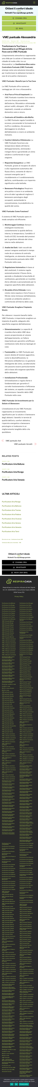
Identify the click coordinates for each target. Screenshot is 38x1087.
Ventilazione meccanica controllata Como (8, 809)
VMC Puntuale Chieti (7, 934)
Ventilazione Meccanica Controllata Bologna (26, 841)
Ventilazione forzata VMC (8, 43)
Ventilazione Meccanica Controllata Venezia (8, 675)
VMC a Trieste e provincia (26, 735)
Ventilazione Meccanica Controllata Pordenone (26, 813)
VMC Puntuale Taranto (25, 945)
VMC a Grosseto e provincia (24, 722)
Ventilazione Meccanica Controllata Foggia (26, 1068)
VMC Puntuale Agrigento (26, 913)
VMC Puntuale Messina (26, 926)
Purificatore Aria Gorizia (26, 630)
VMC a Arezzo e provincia (26, 728)
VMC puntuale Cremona (8, 708)
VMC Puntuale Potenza (26, 961)
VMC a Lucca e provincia (26, 717)
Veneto (4, 461)
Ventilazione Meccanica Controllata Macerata (8, 994)
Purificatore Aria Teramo (8, 883)
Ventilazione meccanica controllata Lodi (8, 799)
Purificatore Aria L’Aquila (8, 889)
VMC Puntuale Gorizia (25, 686)
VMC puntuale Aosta (7, 692)
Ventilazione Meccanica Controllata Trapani (26, 1041)
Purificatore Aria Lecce (26, 870)
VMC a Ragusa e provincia (26, 980)
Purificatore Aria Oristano (26, 863)
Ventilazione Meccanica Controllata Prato (26, 783)
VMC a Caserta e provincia (9, 971)
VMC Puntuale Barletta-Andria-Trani (26, 929)
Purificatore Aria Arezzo (26, 609)
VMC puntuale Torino (7, 731)
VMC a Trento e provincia (8, 652)
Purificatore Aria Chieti (8, 887)
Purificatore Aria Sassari (26, 879)
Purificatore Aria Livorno (26, 626)
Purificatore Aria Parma (26, 652)
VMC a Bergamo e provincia (6, 758)
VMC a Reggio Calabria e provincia (26, 1014)
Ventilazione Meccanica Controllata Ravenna (26, 828)
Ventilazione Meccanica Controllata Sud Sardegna (26, 1047)
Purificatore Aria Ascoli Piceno (8, 849)
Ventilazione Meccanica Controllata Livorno (26, 795)
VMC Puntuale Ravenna (26, 700)
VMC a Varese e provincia (8, 735)
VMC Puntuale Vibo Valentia (25, 948)
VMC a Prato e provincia (26, 710)
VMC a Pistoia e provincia (26, 719)
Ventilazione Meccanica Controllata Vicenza (8, 666)
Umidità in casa (6, 686)
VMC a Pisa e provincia (25, 731)
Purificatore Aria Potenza (26, 902)
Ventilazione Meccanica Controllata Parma (26, 819)
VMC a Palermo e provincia (27, 969)
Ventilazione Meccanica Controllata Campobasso (8, 1001)
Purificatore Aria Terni (10, 531)
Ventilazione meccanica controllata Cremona (8, 806)
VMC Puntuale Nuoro (25, 935)
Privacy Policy (19, 596)
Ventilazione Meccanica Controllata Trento (8, 678)
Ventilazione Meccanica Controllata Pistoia (26, 769)
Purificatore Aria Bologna (26, 648)
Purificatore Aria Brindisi (26, 868)
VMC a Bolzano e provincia (9, 654)
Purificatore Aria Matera (26, 890)
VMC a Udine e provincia (26, 737)
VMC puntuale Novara (7, 722)
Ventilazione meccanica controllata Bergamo (8, 815)
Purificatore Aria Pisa (25, 624)
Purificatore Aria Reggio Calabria (26, 898)
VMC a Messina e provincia (27, 973)
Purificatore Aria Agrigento (24, 850)
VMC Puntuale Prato (25, 657)
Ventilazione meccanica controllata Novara (8, 827)
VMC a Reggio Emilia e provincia (26, 763)
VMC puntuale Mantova (8, 702)
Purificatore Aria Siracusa (26, 843)
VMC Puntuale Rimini (25, 706)
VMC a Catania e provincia (26, 971)
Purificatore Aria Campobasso (6, 844)
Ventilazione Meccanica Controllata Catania (26, 1053)
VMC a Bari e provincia (25, 1000)
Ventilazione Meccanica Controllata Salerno (8, 1028)
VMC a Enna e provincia (26, 985)
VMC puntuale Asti (13, 441)
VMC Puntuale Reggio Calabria (25, 955)
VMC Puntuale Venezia (8, 629)
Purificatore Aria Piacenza (26, 642)
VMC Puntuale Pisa (25, 665)
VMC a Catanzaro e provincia (25, 1009)
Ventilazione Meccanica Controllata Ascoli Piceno (8, 988)
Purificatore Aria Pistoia (26, 615)
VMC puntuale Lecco (7, 706)
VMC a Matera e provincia (26, 1021)
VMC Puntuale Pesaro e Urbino (8, 904)
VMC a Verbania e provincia (6, 763)
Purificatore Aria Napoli (8, 872)
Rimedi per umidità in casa (9, 684)
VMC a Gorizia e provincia (26, 739)
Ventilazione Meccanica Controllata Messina (26, 1056)
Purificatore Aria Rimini (26, 640)
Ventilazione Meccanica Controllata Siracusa (26, 1038)
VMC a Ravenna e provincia (27, 749)
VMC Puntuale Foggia (25, 941)
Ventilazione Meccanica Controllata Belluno (8, 657)
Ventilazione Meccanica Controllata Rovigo (8, 660)
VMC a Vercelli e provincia (9, 769)
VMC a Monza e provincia (8, 741)
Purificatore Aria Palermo (26, 857)
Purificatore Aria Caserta (8, 876)
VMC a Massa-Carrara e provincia (26, 725)
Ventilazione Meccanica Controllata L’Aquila (8, 1038)
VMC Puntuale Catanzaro (26, 950)
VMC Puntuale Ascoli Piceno (7, 897)
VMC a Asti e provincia (8, 775)
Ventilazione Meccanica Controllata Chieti (8, 1047)
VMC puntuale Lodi (7, 704)
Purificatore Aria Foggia (26, 872)
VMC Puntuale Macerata (8, 901)
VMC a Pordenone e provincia (25, 742)
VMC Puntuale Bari (25, 943)
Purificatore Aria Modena (26, 650)
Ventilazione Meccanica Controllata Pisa (26, 792)
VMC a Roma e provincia (8, 956)
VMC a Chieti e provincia (8, 982)
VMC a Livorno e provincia (26, 733)
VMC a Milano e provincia (8, 760)
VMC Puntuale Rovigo (7, 623)
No (16, 1084)
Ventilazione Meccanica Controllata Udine (26, 807)
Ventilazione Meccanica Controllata (24, 43)
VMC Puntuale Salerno (8, 924)
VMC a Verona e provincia (8, 641)
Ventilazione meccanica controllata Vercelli (8, 830)
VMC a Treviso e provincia (8, 646)
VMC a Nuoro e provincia (26, 998)
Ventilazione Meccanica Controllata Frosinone (8, 1007)
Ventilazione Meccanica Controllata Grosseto (26, 772)
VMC (17, 41)
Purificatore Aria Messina (26, 861)
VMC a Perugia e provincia (26, 711)
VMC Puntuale (6, 1057)
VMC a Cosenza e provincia (27, 1011)
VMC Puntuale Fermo (7, 899)
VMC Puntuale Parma (25, 693)
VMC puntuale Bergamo (8, 714)
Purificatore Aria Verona (11, 523)
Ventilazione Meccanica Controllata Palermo (26, 1050)
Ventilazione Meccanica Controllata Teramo (8, 1041)
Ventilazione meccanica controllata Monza (8, 793)
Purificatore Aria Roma (8, 870)
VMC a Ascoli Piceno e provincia (8, 938)
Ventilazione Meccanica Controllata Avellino (8, 1022)
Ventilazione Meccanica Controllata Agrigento (26, 1032)
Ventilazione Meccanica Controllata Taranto (26, 1059)
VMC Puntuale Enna (25, 915)
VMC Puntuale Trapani (25, 909)
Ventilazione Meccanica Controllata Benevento (8, 1035)
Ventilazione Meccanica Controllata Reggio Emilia (26, 822)
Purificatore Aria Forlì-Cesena (26, 637)
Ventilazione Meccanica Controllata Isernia (8, 985)
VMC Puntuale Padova (8, 625)
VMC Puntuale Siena (25, 671)
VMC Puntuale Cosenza (26, 952)
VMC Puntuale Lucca (25, 673)
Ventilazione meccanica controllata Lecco (8, 802)
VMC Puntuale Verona (7, 631)
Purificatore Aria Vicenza (11, 519)
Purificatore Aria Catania (26, 859)
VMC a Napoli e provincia (8, 967)
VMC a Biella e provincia (8, 765)
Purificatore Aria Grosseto (26, 617)
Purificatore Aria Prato (26, 607)
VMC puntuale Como (7, 710)
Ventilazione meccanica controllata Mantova (8, 796)
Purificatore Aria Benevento (6, 879)
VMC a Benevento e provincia (7, 974)
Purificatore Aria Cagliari (26, 877)
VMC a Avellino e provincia (9, 965)
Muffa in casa (5, 690)
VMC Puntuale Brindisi (25, 937)
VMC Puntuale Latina (7, 906)
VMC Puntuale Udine (25, 684)
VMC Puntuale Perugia (26, 661)
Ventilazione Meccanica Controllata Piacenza (26, 837)
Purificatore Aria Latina (8, 859)
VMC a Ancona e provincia (9, 954)
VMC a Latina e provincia (8, 958)
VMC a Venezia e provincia (9, 639)
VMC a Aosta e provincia (8, 733)
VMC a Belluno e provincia (9, 649)
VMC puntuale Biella (7, 720)
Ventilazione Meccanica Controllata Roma (8, 1019)
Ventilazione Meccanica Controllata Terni (26, 786)
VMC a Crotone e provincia (26, 1016)
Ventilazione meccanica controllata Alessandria (8, 833)
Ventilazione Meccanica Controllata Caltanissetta (26, 1026)
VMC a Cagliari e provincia (26, 994)
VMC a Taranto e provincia (26, 1002)
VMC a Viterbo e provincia (8, 963)
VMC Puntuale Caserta (8, 926)
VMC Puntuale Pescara (8, 932)
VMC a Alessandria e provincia (7, 772)
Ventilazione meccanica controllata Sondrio (8, 787)
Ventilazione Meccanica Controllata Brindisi (26, 1062)
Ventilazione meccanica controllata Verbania (8, 821)
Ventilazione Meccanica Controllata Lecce (26, 1065)
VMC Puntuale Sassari (25, 933)
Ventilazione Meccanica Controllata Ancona (8, 1016)
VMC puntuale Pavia (7, 698)
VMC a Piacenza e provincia (24, 745)
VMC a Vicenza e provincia (9, 643)
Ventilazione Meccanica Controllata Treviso (8, 672)
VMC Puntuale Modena (26, 691)
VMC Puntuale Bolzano (8, 637)
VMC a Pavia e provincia (8, 739)
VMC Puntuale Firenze (25, 663)
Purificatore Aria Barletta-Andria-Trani (26, 875)
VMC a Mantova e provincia (6, 744)
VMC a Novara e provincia (8, 768)
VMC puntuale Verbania (8, 718)
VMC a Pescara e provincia (9, 980)
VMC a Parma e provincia (26, 760)
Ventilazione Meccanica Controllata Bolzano (8, 681)
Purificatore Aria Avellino (8, 881)
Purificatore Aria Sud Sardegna (25, 866)
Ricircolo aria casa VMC (8, 1069)
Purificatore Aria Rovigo (13, 472)
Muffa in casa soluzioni (8, 688)
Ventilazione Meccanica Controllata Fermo (8, 991)
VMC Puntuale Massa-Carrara (25, 679)
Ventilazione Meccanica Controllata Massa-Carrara (26, 776)
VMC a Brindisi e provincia (26, 1004)
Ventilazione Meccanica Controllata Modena (26, 816)
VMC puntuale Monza (7, 700)
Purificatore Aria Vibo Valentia (25, 888)
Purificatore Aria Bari (25, 883)
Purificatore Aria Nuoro (26, 881)
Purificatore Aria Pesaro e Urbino (9, 857)
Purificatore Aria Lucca (26, 613)
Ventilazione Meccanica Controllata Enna (26, 1035)
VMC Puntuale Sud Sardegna (24, 920)
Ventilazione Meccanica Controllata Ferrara (26, 825)
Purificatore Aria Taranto (26, 885)
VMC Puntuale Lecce (25, 939)
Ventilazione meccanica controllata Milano (8, 818)
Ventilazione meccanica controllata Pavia (8, 790)
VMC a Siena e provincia (26, 715)
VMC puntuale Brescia (8, 712)
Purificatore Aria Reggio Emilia (26, 654)
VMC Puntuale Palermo (26, 922)
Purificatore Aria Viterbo (8, 864)
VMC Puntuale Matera (25, 957)
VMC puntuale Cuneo (7, 730)
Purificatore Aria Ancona (8, 868)
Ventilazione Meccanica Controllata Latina (8, 1004)
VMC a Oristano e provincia (27, 987)
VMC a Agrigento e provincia (25, 983)
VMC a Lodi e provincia (8, 746)
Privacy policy (24, 1084)
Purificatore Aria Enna (25, 852)
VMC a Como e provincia (8, 753)
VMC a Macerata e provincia (7, 947)
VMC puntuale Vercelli (23, 444)
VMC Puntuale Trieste (25, 682)
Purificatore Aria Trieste (26, 635)
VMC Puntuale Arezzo (25, 669)
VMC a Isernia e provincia (8, 936)
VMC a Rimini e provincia (26, 755)
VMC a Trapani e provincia (26, 978)
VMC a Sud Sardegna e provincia (26, 967)
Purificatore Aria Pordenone (24, 632)
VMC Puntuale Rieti (7, 912)
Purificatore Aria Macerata (6, 854)
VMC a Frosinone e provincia (7, 961)
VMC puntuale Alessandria (9, 726)
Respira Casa (5, 41)
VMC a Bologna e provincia (27, 756)
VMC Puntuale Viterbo (8, 910)
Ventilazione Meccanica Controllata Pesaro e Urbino (8, 997)
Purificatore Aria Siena (26, 611)
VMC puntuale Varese (7, 694)
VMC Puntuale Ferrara (25, 699)
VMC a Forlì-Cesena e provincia (25, 752)
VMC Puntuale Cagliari (26, 931)
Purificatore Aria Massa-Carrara (26, 619)
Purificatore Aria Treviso (11, 510)
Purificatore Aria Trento (8, 617)
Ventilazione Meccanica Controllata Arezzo (26, 798)
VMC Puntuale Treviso (8, 627)
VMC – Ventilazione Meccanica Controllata (8, 1060)
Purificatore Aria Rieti (7, 866)
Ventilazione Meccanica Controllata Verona (8, 663)
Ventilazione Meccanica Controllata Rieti (8, 1013)
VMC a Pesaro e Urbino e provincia (8, 950)
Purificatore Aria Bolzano (8, 619)
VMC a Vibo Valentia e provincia (25, 1019)
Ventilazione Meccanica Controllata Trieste (26, 804)
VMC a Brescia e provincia (9, 755)
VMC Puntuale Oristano (26, 917)
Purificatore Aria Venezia (13, 480)
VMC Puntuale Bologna (26, 690)
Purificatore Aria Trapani (26, 845)
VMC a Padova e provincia (8, 645)
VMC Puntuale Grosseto (26, 677)
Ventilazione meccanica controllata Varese (8, 784)
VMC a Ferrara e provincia (26, 748)
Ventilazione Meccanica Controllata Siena (26, 801)
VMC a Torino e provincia (8, 778)
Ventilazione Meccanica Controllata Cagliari (26, 1076)
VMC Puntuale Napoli (7, 922)
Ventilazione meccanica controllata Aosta (8, 781)
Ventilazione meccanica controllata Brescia (8, 812)
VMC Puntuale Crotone (26, 959)
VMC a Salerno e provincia (9, 969)
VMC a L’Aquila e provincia (9, 976)
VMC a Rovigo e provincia (8, 650)
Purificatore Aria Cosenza (26, 895)
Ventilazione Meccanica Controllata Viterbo (8, 1010)
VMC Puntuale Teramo (8, 930)
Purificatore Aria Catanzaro (24, 893)
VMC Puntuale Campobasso (6, 892)
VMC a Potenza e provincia (27, 1023)
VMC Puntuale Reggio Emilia (25, 696)
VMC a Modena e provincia (26, 758)
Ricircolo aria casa (25, 41)
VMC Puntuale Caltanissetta (23, 905)
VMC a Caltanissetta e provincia (25, 964)
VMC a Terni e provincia (26, 713)
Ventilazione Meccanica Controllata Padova (8, 669)
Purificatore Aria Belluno (13, 464)
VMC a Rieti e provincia (8, 952)
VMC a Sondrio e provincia (9, 737)
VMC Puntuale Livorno (25, 667)
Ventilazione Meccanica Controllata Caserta (8, 1031)
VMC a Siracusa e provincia (24, 976)
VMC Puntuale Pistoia (25, 675)
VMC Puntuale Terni (25, 659)
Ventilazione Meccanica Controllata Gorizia (26, 810)
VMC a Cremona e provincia (6, 751)
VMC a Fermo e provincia (8, 944)
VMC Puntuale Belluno (8, 621)
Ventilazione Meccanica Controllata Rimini (26, 834)
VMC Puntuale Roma (7, 916)
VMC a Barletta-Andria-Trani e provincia (26, 992)
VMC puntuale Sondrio (8, 696)
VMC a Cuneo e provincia (8, 776)
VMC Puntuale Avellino (8, 918)
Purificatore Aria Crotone (26, 900)
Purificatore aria (6, 1065)
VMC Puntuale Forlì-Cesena (25, 703)
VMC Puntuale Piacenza (26, 708)
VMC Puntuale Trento (7, 635)
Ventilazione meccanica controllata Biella (8, 824)
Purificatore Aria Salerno (8, 874)
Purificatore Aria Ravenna (26, 646)
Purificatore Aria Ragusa (26, 847)
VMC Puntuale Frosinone (8, 908)
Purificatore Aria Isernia (8, 846)
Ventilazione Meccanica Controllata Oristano (26, 1044)
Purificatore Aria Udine (26, 628)
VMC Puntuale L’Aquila (8, 928)
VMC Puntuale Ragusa (25, 911)
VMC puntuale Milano (7, 716)
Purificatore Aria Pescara (8, 885)
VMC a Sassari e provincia (26, 996)
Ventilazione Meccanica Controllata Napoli (8, 1025)
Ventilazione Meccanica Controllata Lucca (26, 766)
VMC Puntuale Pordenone (26, 688)
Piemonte (13, 41)
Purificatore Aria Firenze (26, 622)
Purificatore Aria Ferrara (26, 644)
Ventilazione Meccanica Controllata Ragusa (26, 1029)
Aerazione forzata (6, 1071)
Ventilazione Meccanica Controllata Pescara (8, 1044)
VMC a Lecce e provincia (26, 1006)
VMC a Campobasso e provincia (7, 942)
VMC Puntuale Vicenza (8, 633)
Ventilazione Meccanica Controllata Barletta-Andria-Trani (26, 1072)
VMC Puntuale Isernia (7, 894)
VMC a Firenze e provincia (26, 730)
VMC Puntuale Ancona (8, 914)
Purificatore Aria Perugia (26, 603)
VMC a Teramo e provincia (9, 978)
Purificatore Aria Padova (11, 514)
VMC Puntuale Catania (25, 924)
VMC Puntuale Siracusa (26, 907)
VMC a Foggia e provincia (26, 989)
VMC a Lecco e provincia (8, 748)
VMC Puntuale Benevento (8, 920)
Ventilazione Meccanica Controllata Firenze (26, 789)
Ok (12, 1084)
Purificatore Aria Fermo (8, 851)
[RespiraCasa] (9, 3)
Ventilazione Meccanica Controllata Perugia (26, 779)
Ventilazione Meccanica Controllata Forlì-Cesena (26, 831)
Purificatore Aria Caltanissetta (24, 855)
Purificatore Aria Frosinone (6, 862)
